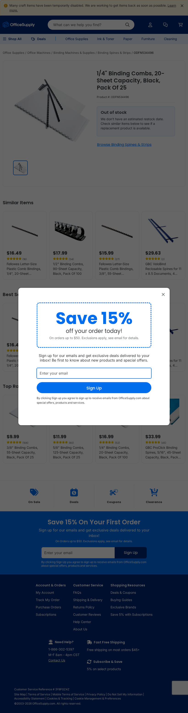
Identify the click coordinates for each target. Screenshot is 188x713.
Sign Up (94, 388)
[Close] (163, 294)
